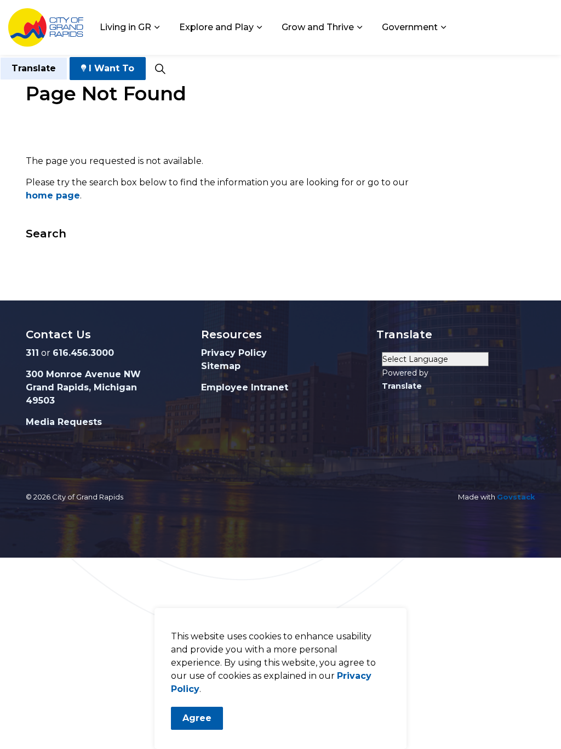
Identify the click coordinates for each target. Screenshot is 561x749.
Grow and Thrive (318, 27)
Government (410, 27)
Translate (34, 68)
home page (53, 195)
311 (32, 353)
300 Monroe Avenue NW (83, 374)
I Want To (111, 68)
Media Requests (64, 422)
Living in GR (125, 27)
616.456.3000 (83, 353)
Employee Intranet (244, 387)
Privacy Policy (234, 353)
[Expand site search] (160, 68)
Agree (196, 718)
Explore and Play (216, 27)
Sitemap (221, 366)
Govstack (516, 496)
